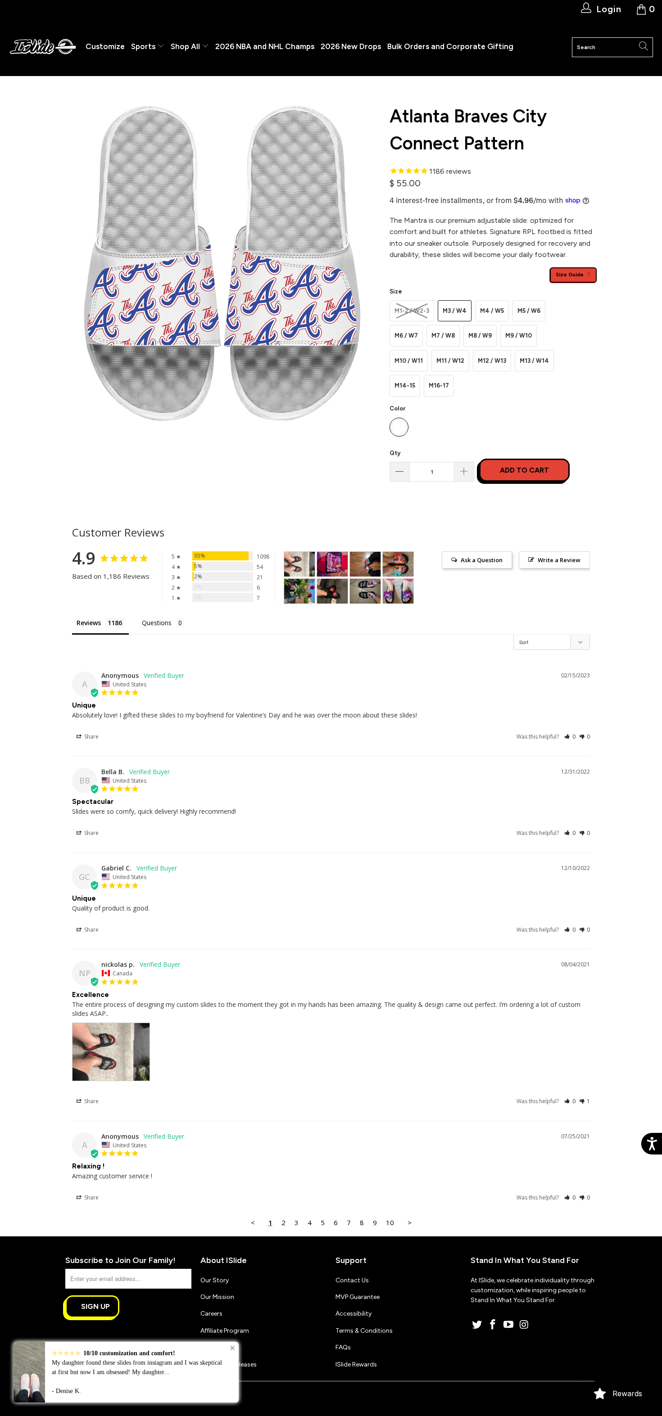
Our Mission (217, 1297)
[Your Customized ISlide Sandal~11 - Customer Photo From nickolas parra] (299, 564)
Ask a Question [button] (482, 560)
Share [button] (91, 736)
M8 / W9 (480, 335)
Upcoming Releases (228, 1364)
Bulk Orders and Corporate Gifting (450, 46)
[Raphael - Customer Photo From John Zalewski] (365, 564)
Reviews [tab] (89, 622)
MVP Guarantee (358, 1297)
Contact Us (352, 1280)
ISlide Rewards (356, 1364)
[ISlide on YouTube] (508, 1325)
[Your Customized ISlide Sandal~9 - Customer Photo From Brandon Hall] (332, 564)
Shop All (185, 46)
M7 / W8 (443, 335)
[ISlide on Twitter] (477, 1325)
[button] (570, 736)
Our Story (214, 1280)
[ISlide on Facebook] (493, 1325)
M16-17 (439, 385)
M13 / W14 (534, 360)
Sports (144, 46)
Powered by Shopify (135, 1395)
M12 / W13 (492, 360)
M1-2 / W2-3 (411, 310)
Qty (395, 453)
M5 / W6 (528, 310)
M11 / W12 (450, 360)
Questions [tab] (157, 622)
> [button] (410, 1222)
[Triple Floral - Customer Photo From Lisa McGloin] (398, 564)
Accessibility (354, 1313)
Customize (105, 46)
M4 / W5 (492, 310)
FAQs (343, 1347)
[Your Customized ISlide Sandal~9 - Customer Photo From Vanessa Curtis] (398, 591)
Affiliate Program (224, 1331)
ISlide (96, 1395)
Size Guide (570, 274)
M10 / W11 (408, 360)
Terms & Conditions (364, 1331)
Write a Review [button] (559, 560)
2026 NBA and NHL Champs (264, 46)
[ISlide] (43, 47)
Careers (211, 1313)
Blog (206, 1347)
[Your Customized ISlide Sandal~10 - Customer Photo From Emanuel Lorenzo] (365, 591)
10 (390, 1222)
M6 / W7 (406, 335)
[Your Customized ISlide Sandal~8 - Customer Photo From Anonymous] (332, 591)
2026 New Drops (351, 46)
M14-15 (404, 385)
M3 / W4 (455, 310)
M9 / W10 (518, 335)
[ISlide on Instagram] (524, 1325)
